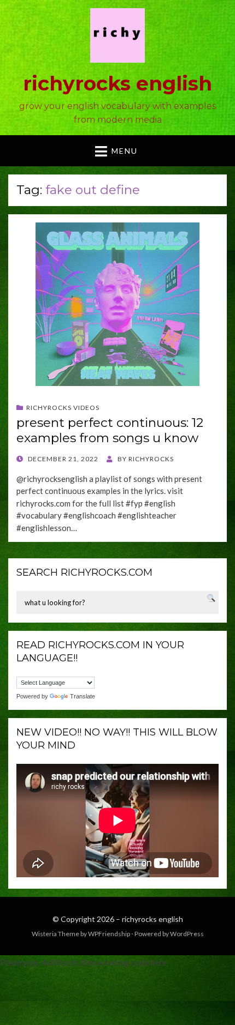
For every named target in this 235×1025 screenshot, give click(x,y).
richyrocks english (117, 83)
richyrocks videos (62, 407)
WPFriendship (109, 934)
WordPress (187, 934)
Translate (82, 696)
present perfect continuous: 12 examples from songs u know (109, 430)
